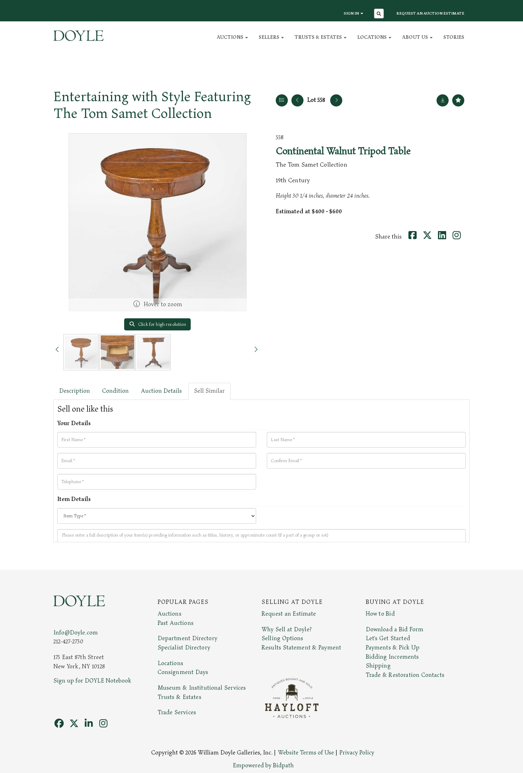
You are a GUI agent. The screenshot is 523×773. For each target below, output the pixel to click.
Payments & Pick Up (393, 647)
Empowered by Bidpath (263, 765)
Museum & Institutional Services (202, 687)
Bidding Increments (392, 656)
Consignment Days (183, 672)
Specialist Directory (184, 647)
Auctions (169, 613)
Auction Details (161, 391)
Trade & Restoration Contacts (405, 675)
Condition (115, 391)
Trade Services (177, 712)
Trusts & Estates (179, 697)
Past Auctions (176, 623)
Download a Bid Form (395, 629)
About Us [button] (415, 37)
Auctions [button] (230, 37)
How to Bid (380, 613)
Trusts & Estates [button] (319, 37)
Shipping (378, 665)
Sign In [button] (352, 13)
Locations (170, 663)
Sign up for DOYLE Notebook (92, 680)
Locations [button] (372, 37)
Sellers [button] (269, 37)
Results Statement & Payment (301, 647)
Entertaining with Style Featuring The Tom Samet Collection (152, 105)
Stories (453, 37)
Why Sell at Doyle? (287, 629)
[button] (380, 14)
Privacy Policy (356, 752)
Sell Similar (209, 391)
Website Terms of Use (306, 752)
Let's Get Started (388, 638)
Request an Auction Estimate (430, 13)
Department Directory (187, 638)
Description (74, 391)
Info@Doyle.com (75, 632)
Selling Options (282, 638)
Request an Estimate (289, 613)
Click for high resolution (161, 324)
